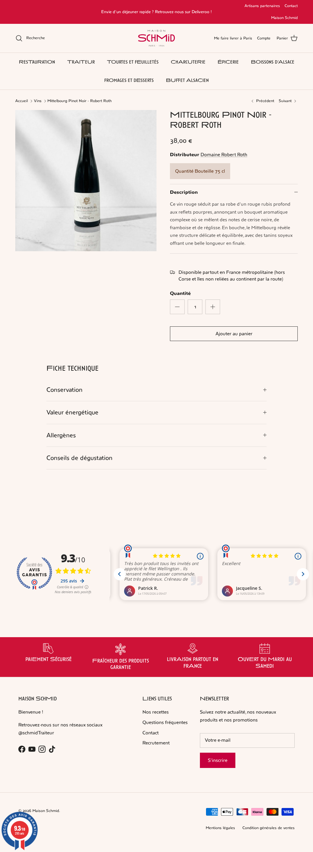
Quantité (180, 293)
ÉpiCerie (228, 61)
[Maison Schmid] (156, 38)
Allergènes (61, 435)
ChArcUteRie (188, 61)
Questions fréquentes (165, 722)
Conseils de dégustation (79, 457)
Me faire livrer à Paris (233, 38)
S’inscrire (217, 760)
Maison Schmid (284, 18)
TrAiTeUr (81, 61)
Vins (38, 101)
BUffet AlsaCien (187, 80)
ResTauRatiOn (37, 61)
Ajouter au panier (233, 333)
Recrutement (156, 742)
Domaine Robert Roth (224, 154)
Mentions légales (220, 828)
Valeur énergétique (72, 412)
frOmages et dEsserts (129, 80)
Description (184, 192)
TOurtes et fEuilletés (133, 61)
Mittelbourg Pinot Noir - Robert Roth (79, 101)
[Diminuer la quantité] (177, 306)
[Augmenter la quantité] (212, 306)
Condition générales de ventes (268, 828)
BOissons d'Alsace (272, 61)
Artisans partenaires (262, 6)
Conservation (64, 389)
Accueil (21, 101)
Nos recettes (155, 711)
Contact (291, 6)
